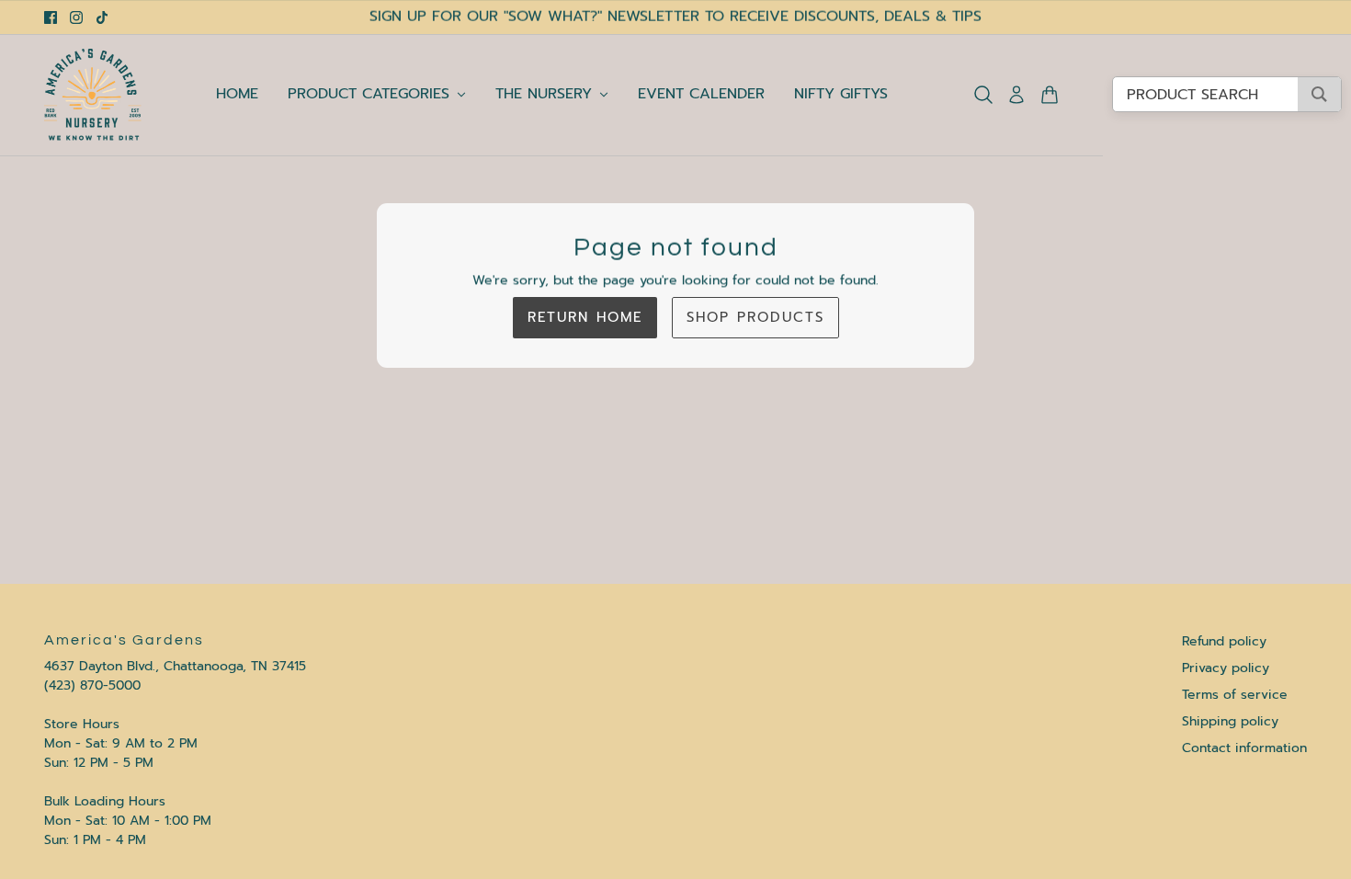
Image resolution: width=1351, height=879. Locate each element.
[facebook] (50, 17)
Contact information (1244, 748)
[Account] (1016, 95)
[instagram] (76, 17)
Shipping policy (1230, 721)
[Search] (983, 95)
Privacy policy (1225, 668)
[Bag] (1049, 95)
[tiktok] (102, 17)
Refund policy (1224, 641)
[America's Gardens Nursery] (93, 95)
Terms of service (1235, 694)
